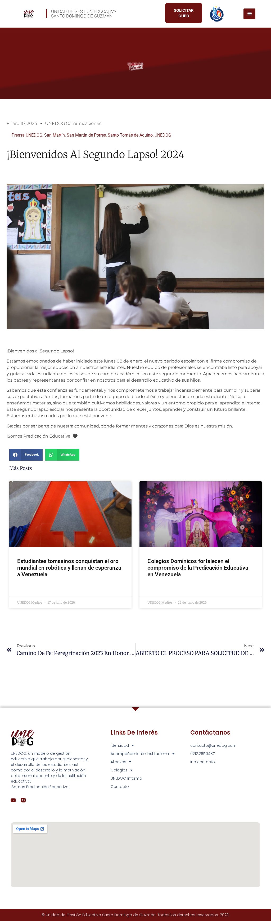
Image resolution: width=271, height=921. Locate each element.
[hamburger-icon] (249, 13)
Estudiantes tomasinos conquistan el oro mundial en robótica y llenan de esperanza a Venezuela (69, 568)
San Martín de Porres (86, 135)
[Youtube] (13, 800)
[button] (26, 455)
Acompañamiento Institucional (140, 753)
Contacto (120, 786)
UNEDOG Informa (126, 778)
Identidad (120, 745)
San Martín (54, 135)
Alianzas (118, 762)
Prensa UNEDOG (27, 135)
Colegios (119, 770)
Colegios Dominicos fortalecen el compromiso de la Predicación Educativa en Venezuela (197, 568)
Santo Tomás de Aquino (130, 135)
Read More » (27, 588)
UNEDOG (163, 135)
